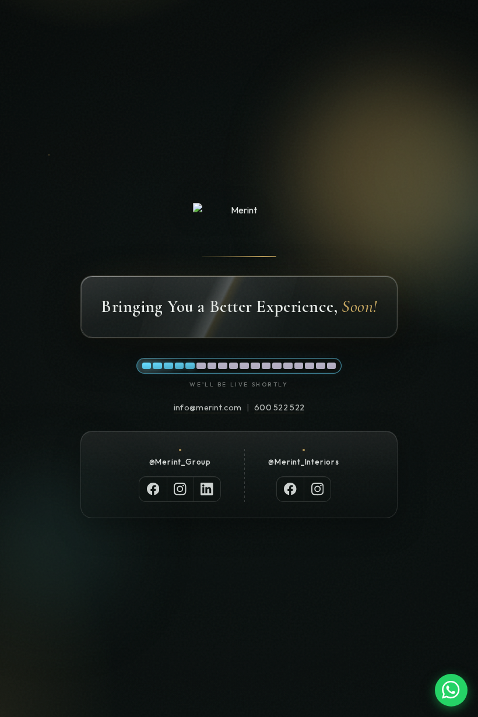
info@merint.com (207, 407)
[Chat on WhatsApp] (451, 690)
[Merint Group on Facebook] (152, 489)
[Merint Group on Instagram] (180, 489)
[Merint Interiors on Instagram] (317, 489)
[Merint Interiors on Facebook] (290, 489)
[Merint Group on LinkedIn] (207, 489)
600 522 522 (279, 407)
